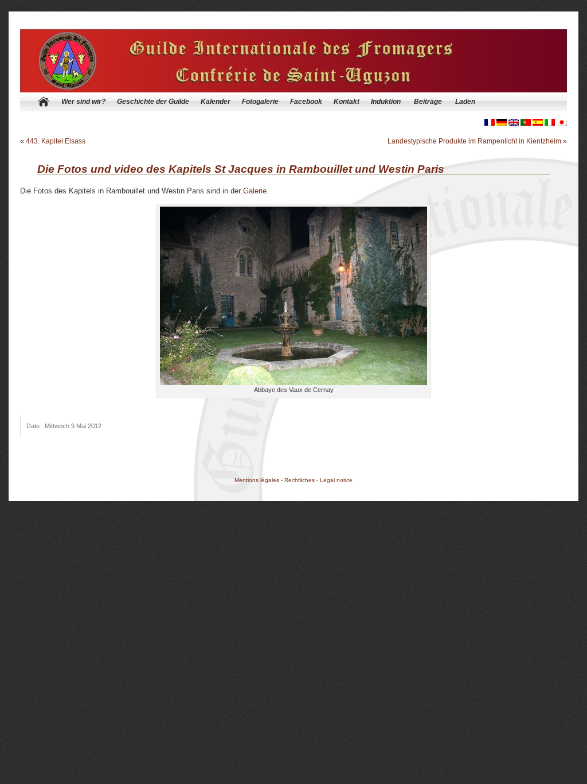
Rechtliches (299, 480)
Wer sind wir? (83, 102)
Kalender (215, 102)
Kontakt (346, 102)
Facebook (306, 102)
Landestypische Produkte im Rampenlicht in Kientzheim (474, 141)
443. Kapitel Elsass (55, 141)
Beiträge (428, 102)
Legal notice (336, 480)
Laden (465, 102)
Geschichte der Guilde (153, 102)
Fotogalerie (260, 102)
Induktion (386, 102)
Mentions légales (256, 480)
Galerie (255, 191)
